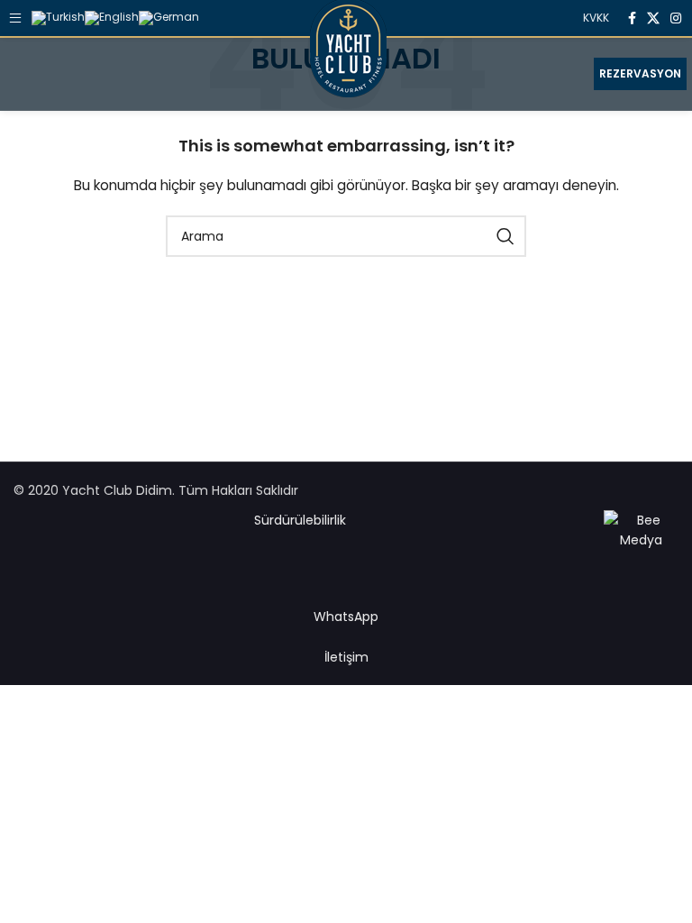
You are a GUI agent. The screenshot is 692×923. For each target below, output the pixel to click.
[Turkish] (58, 16)
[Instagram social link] (676, 18)
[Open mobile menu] (14, 18)
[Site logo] (348, 73)
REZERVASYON (640, 73)
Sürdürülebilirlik (300, 520)
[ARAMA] (505, 236)
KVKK (596, 17)
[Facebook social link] (632, 18)
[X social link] (653, 18)
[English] (112, 16)
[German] (169, 16)
